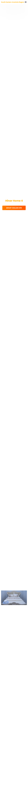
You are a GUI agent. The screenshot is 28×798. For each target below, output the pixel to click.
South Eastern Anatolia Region (12, 2)
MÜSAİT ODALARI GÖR (14, 208)
